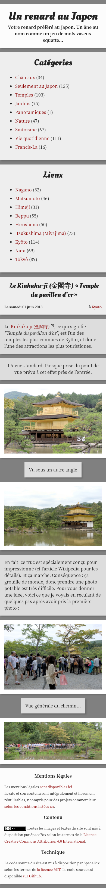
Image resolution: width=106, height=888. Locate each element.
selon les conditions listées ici (29, 806)
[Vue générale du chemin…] (53, 742)
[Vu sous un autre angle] (53, 517)
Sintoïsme (26, 129)
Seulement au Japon (36, 86)
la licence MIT (48, 869)
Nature (22, 121)
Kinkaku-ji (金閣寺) (30, 326)
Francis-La (26, 147)
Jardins (22, 103)
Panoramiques (30, 112)
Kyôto (21, 242)
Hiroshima (26, 224)
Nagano (23, 190)
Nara (20, 250)
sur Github (32, 875)
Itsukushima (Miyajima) (40, 233)
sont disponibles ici (56, 786)
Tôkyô (21, 259)
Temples (24, 95)
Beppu (22, 216)
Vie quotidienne (32, 138)
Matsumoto (27, 198)
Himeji (22, 207)
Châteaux (25, 77)
